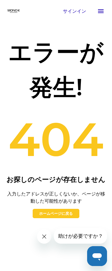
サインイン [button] (75, 11)
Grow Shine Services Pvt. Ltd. (62, 246)
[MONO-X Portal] (14, 11)
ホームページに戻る (56, 213)
